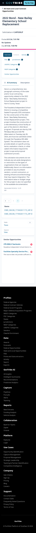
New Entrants (9, 409)
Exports (6, 365)
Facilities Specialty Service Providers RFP (17, 252)
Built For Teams (9, 425)
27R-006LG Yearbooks (12, 244)
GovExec (24, 526)
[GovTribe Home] (14, 3)
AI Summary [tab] (12, 83)
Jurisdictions (8, 322)
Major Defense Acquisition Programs (18, 311)
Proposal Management (12, 457)
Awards (6, 342)
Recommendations (11, 380)
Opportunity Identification (14, 452)
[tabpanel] (18, 139)
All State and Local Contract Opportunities (14, 10)
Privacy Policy (9, 504)
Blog (5, 483)
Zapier (6, 427)
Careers (7, 486)
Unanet (6, 430)
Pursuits (7, 395)
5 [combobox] (5, 201)
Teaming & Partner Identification (16, 463)
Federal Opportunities (12, 348)
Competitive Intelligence (13, 466)
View (6, 232)
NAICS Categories (10, 313)
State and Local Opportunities (15, 351)
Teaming (7, 400)
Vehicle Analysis (10, 415)
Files (5, 354)
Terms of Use (9, 507)
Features (7, 440)
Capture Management (12, 454)
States (6, 319)
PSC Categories (9, 316)
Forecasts (7, 345)
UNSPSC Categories (11, 328)
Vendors (7, 330)
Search (6, 362)
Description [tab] (25, 83)
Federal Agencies (10, 302)
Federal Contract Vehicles (13, 305)
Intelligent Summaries (12, 377)
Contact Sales (9, 498)
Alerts (6, 398)
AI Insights (8, 374)
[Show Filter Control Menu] (30, 222)
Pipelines (7, 392)
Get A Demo (8, 475)
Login (6, 443)
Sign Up (7, 478)
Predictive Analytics (11, 382)
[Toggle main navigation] (3, 3)
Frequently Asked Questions (14, 501)
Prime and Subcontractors (14, 356)
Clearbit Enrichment (11, 333)
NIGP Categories (10, 325)
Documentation (10, 496)
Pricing (6, 481)
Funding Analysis (10, 412)
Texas (6, 225)
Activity (6, 359)
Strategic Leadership (11, 460)
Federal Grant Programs (13, 308)
